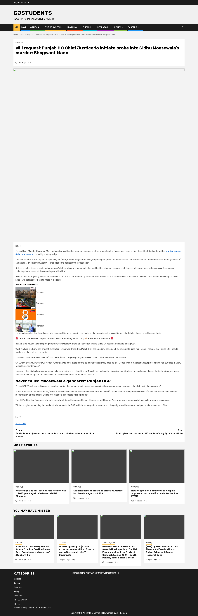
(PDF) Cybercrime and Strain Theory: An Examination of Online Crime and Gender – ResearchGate (162, 550)
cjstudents (32, 13)
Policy (117, 27)
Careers (132, 27)
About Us (33, 607)
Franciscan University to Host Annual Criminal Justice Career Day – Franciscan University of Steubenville (33, 550)
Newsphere (107, 613)
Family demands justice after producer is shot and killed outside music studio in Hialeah (54, 433)
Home (23, 27)
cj (30, 63)
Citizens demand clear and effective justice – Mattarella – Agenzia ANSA (98, 492)
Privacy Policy (20, 607)
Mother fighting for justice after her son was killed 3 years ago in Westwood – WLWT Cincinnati (40, 493)
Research (102, 27)
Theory (87, 27)
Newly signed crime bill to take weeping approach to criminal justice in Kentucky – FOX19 (154, 493)
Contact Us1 (45, 607)
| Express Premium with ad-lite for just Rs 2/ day (64, 338)
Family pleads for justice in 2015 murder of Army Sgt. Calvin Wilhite (149, 432)
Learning (72, 27)
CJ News (34, 27)
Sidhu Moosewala (106, 343)
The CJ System (52, 27)
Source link (20, 423)
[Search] (182, 27)
